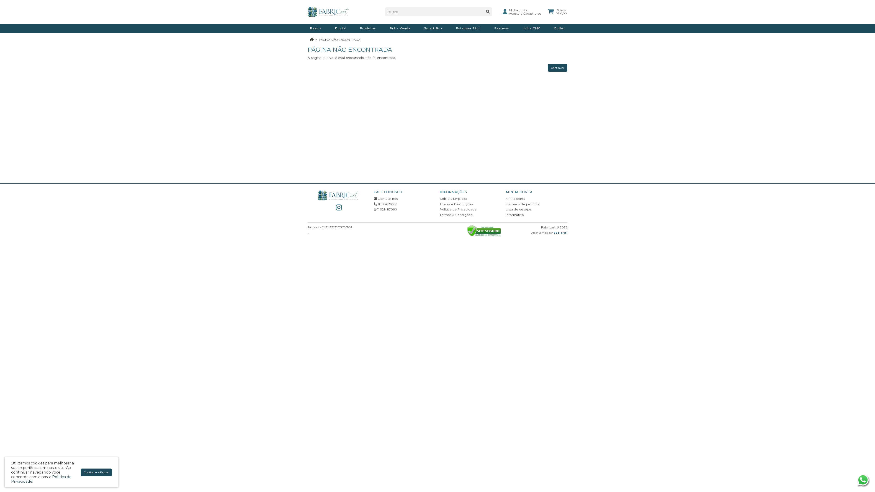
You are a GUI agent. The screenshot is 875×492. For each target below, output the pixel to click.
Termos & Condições (456, 215)
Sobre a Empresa (453, 198)
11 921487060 (387, 204)
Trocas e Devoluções (456, 204)
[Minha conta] (505, 11)
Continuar (557, 67)
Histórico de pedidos (522, 204)
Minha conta (515, 198)
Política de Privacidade (458, 209)
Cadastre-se (532, 13)
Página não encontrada (339, 39)
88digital (561, 232)
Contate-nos (387, 198)
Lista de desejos (518, 209)
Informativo (515, 215)
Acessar (515, 13)
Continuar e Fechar (96, 472)
